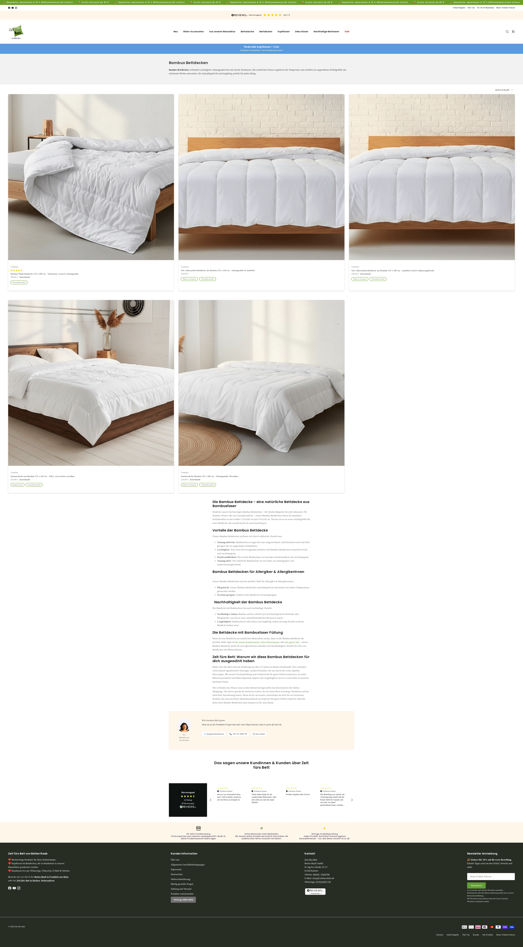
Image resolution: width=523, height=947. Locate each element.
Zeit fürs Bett (311, 859)
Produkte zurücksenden (182, 894)
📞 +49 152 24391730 (238, 734)
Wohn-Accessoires (193, 31)
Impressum (176, 869)
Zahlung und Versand (181, 889)
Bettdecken (265, 31)
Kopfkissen (284, 31)
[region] (281, 800)
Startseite (439, 935)
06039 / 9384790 (321, 874)
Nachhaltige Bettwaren (326, 31)
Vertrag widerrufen (183, 899)
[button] (210, 800)
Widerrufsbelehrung (180, 879)
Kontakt (476, 935)
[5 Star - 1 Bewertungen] (91, 270)
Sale (347, 31)
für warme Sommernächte (247, 642)
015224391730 (323, 882)
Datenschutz (177, 874)
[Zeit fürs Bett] (17, 31)
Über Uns (471, 8)
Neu (176, 31)
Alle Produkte (487, 935)
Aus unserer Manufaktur (222, 31)
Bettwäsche (247, 31)
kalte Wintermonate (270, 642)
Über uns (175, 859)
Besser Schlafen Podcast (505, 8)
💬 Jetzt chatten (259, 734)
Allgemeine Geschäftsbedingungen (188, 864)
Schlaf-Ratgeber (459, 8)
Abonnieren (476, 885)
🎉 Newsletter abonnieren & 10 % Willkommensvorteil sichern (38, 2)
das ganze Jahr (292, 642)
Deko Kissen (301, 31)
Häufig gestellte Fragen (182, 884)
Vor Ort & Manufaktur (485, 8)
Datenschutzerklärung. (475, 896)
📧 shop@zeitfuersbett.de (214, 734)
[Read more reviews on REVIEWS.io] (188, 807)
